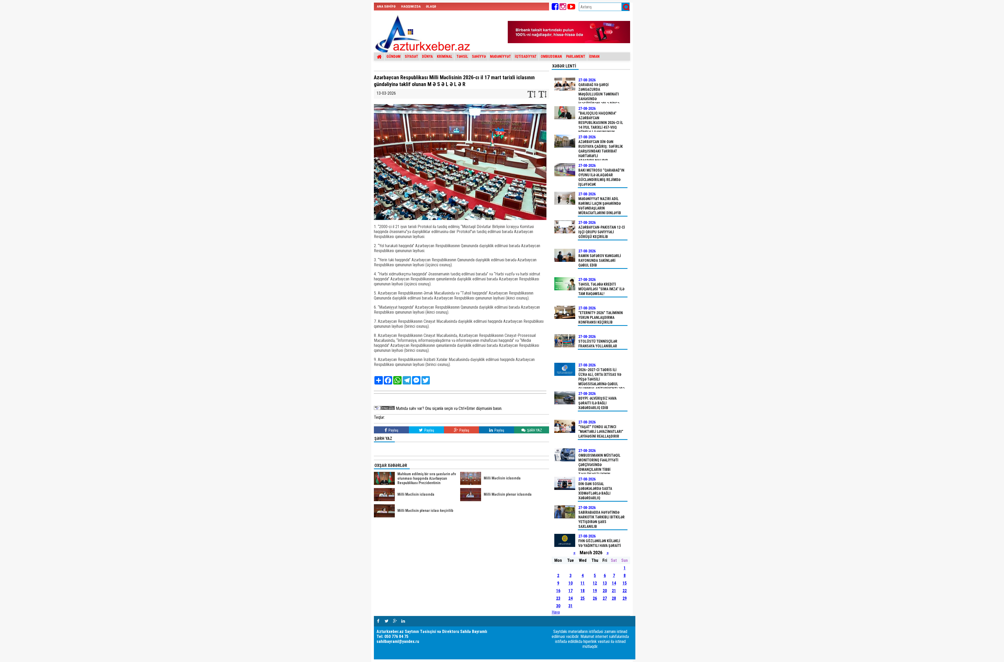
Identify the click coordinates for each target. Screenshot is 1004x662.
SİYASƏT (411, 56)
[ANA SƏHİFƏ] (379, 57)
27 (605, 598)
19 (595, 590)
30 (558, 605)
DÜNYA (427, 56)
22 (625, 590)
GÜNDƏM (393, 56)
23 (558, 598)
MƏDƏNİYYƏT (500, 56)
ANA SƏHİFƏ (386, 6)
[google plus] (395, 621)
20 (605, 590)
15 (625, 583)
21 (614, 590)
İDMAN (594, 56)
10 (570, 583)
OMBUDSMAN (551, 56)
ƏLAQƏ (431, 6)
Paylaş (393, 430)
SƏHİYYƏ (479, 56)
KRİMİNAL (444, 56)
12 (595, 583)
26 (595, 598)
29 (625, 598)
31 (570, 605)
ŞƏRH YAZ (534, 430)
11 (582, 583)
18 (582, 590)
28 (614, 598)
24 (570, 598)
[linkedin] (403, 621)
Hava (556, 612)
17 (570, 590)
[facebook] (378, 621)
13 (605, 583)
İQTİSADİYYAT (526, 56)
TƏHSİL (462, 56)
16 (558, 590)
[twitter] (386, 621)
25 (582, 598)
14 (614, 583)
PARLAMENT (575, 56)
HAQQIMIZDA (411, 6)
